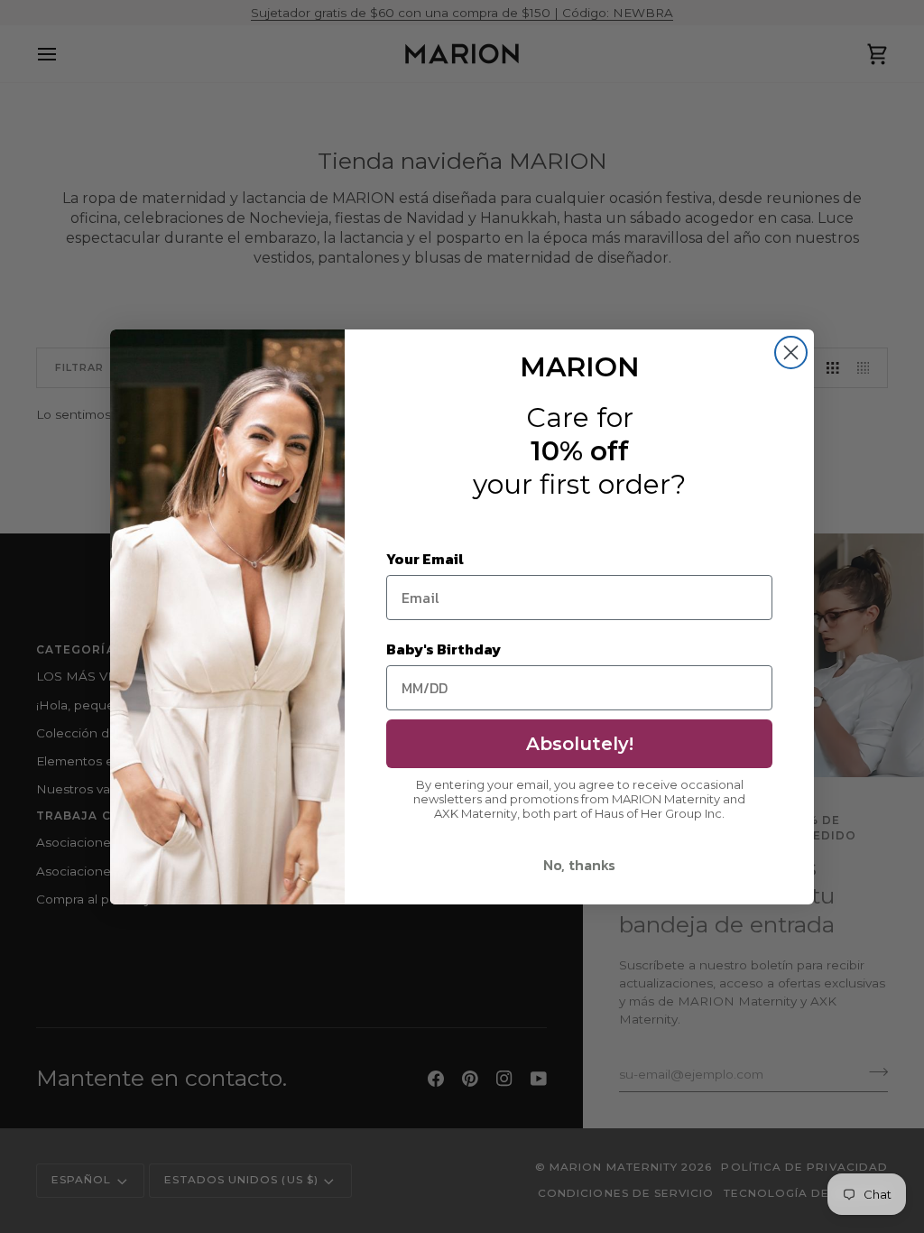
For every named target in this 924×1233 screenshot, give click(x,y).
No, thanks (579, 865)
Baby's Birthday (443, 649)
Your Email (425, 559)
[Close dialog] (791, 352)
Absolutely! (579, 744)
